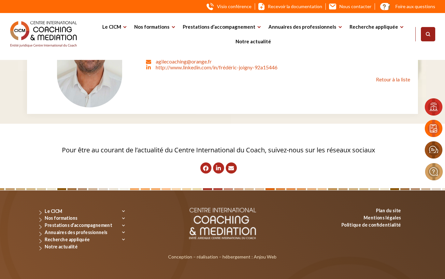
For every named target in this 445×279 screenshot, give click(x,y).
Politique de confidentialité (371, 224)
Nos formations (151, 27)
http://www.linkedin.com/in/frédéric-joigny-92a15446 (217, 67)
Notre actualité (253, 41)
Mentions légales (382, 217)
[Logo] (43, 34)
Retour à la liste (393, 79)
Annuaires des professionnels (302, 27)
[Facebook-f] (205, 168)
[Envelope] (231, 168)
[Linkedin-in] (218, 168)
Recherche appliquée (374, 27)
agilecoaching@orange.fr (184, 61)
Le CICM (111, 27)
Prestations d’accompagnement (219, 27)
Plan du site (388, 210)
